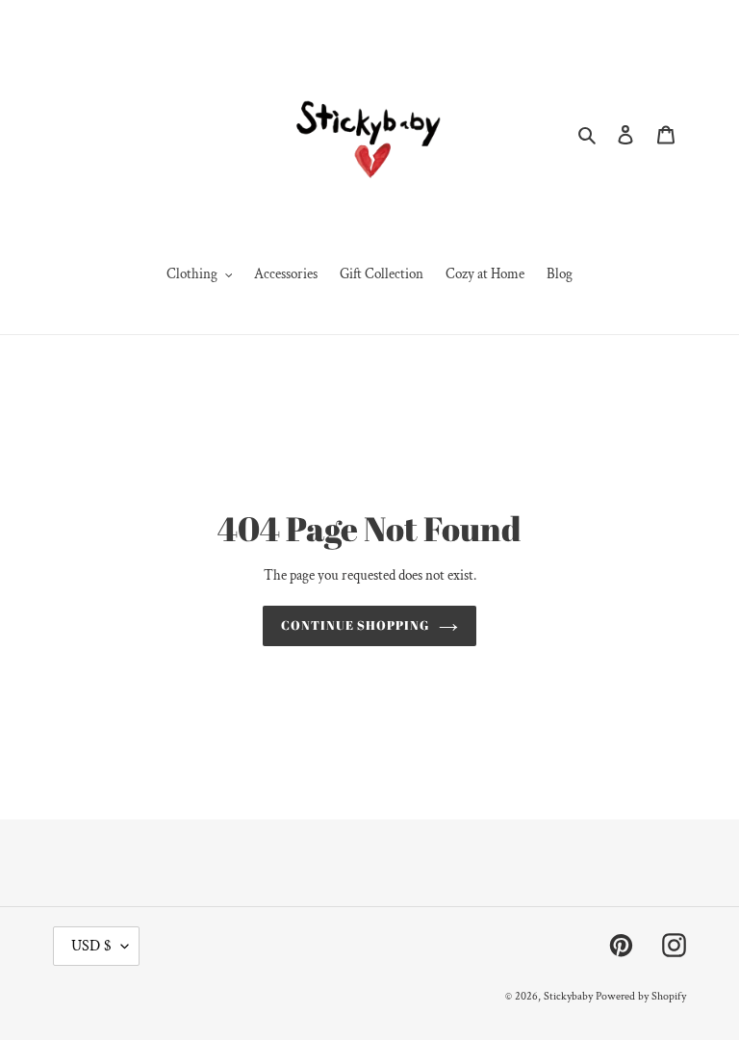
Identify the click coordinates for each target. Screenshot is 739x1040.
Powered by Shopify (641, 996)
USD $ (91, 946)
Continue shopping (355, 625)
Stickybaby (568, 996)
